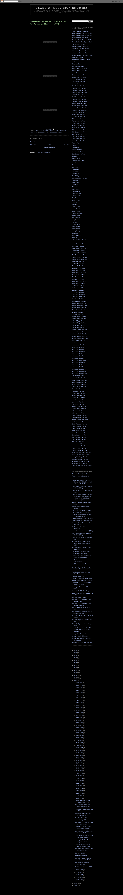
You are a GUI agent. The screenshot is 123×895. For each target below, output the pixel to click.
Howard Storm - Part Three (79, 450)
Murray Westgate (77, 231)
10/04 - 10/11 (79, 713)
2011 (75, 675)
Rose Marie (75, 184)
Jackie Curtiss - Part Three (79, 305)
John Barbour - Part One (79, 130)
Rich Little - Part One (78, 389)
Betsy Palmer (76, 200)
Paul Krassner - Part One (79, 88)
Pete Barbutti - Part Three (79, 252)
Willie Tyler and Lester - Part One (81, 452)
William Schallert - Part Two (79, 53)
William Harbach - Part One (79, 334)
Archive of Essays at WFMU (80, 31)
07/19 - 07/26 (79, 740)
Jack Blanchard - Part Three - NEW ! (82, 37)
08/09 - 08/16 (79, 733)
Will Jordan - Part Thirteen (79, 373)
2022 (75, 650)
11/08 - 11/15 (79, 700)
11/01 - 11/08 (79, 703)
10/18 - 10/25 (79, 708)
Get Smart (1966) (80, 853)
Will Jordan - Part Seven (79, 360)
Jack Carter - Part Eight (78, 283)
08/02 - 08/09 (79, 735)
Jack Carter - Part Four (78, 274)
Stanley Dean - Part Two (79, 318)
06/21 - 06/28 (79, 750)
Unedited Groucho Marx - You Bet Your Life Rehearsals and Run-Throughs (81, 629)
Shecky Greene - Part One (79, 329)
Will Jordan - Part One (78, 347)
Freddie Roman (76, 206)
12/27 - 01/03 (79, 682)
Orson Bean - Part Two (78, 138)
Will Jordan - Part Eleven (79, 369)
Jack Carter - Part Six (78, 279)
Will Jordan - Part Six (78, 358)
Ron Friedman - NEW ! (78, 44)
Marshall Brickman (77, 149)
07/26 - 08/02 (79, 738)
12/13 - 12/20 (79, 687)
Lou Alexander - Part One (79, 239)
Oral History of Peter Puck (79, 553)
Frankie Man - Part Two (78, 395)
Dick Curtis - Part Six (78, 112)
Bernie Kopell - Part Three (79, 73)
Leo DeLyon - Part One (78, 325)
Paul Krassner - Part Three (79, 92)
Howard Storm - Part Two (79, 448)
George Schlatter (76, 211)
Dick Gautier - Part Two (78, 81)
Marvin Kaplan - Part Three (79, 380)
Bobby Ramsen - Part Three (80, 419)
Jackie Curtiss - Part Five (79, 307)
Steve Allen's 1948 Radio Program (81, 591)
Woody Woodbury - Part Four (80, 463)
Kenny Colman (76, 158)
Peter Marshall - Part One (79, 406)
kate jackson (34, 132)
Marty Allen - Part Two (78, 246)
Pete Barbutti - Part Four (79, 255)
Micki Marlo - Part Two (78, 400)
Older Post (66, 144)
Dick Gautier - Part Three (79, 84)
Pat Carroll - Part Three (78, 266)
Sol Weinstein (76, 228)
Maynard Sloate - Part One (79, 108)
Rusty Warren (76, 226)
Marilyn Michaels (76, 195)
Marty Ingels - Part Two (78, 343)
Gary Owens (75, 198)
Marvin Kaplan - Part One (79, 375)
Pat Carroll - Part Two (78, 263)
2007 (75, 885)
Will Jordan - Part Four (78, 354)
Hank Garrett (75, 169)
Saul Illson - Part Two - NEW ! (80, 48)
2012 (75, 673)
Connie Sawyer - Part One (79, 433)
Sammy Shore (76, 215)
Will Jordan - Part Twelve (79, 371)
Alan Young (75, 237)
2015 (75, 665)
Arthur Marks (75, 187)
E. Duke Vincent (76, 224)
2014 (75, 668)
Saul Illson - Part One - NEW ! (80, 46)
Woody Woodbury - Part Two (80, 459)
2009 (75, 680)
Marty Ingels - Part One (78, 340)
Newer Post (33, 144)
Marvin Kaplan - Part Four (79, 382)
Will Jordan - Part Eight (78, 362)
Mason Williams (76, 235)
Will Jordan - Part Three (78, 351)
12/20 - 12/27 (79, 685)
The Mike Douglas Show (56, 132)
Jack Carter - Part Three (79, 272)
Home (49, 144)
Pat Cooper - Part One (78, 285)
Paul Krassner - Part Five (79, 97)
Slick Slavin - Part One (78, 114)
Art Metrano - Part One (78, 119)
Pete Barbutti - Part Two (78, 250)
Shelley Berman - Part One (79, 257)
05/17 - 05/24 (79, 763)
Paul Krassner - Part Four (79, 94)
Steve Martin (75, 189)
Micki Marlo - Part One (78, 397)
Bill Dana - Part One (77, 312)
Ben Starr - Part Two (77, 444)
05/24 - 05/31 (79, 760)
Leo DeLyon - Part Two (78, 327)
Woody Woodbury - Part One (80, 457)
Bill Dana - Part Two (77, 314)
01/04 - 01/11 (79, 880)
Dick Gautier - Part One (78, 79)
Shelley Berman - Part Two (79, 259)
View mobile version (49, 147)
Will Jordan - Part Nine (78, 365)
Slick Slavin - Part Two (78, 116)
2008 (75, 883)
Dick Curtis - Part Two (78, 292)
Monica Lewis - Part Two (79, 386)
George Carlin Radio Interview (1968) (82, 520)
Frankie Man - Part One (78, 393)
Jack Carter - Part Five (78, 277)
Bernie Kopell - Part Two (79, 75)
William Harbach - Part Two (79, 336)
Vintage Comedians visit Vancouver (82, 634)
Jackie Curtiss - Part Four (79, 310)
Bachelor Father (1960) (81, 855)
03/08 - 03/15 (79, 788)
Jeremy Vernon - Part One (79, 68)
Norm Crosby (75, 163)
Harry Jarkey (75, 182)
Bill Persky (75, 202)
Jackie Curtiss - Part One (79, 301)
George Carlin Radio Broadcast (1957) (82, 518)
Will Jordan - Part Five (78, 356)
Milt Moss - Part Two (78, 413)
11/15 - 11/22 (79, 698)
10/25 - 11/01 (79, 705)
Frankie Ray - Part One (78, 123)
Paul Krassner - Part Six (79, 99)
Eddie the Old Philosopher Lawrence (82, 465)
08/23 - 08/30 (79, 728)
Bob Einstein (75, 165)
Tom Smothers (76, 217)
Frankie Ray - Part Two (78, 125)
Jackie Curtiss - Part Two (79, 303)
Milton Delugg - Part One (79, 321)
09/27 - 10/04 (79, 715)
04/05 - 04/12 (79, 778)
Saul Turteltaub (76, 62)
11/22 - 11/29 (79, 695)
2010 (75, 678)
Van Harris (75, 171)
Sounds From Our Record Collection (82, 580)
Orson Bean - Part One (78, 136)
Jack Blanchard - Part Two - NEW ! (82, 35)
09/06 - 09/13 (79, 723)
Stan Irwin (75, 180)
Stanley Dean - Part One (79, 316)
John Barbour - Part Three (79, 134)
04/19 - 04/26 (79, 773)
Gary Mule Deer (76, 64)
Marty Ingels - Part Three (79, 345)
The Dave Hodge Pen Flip (79, 597)
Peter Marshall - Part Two (79, 408)
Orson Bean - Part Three (79, 141)
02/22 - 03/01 (79, 793)
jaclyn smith (63, 130)
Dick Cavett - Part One (78, 152)
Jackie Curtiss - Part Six (79, 103)
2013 (75, 670)
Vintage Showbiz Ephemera (79, 636)
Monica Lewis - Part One (79, 384)
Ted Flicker (75, 167)
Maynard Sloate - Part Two (79, 178)
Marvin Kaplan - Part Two (79, 378)
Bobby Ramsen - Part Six (79, 426)
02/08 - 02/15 (79, 798)
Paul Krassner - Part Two (79, 90)
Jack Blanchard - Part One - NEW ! (82, 33)
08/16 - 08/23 (79, 730)
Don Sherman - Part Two (79, 439)
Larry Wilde (75, 233)
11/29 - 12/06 (79, 693)
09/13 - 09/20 (79, 720)
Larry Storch (75, 220)
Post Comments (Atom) (44, 152)
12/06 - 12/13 (79, 690)
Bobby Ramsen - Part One (79, 415)
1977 (36, 130)
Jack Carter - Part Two (78, 270)
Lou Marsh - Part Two (78, 404)
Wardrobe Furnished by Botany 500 (82, 642)
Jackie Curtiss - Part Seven (79, 105)
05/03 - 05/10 (79, 768)
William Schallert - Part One (80, 51)
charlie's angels (43, 130)
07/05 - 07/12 (79, 745)
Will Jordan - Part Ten (78, 367)
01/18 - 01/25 (79, 875)
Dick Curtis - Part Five (78, 299)
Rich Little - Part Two (78, 391)
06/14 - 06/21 (79, 753)
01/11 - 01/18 (79, 877)
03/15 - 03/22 (79, 785)
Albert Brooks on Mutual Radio (80, 474)
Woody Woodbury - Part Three (80, 461)
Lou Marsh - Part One (78, 402)
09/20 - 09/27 (79, 718)
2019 (75, 655)
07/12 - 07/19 (79, 743)
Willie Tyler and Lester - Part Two (81, 454)
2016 (75, 663)
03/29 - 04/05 (79, 780)
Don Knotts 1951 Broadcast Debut (81, 510)
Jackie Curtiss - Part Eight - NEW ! (82, 42)
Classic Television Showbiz (61, 7)
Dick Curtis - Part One (78, 290)
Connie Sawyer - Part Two (79, 435)
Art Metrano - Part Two (78, 121)
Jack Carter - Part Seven (79, 281)
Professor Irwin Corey (78, 160)
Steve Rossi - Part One (78, 428)
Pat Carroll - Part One (78, 261)
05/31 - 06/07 (79, 758)
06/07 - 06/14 (79, 755)
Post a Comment (34, 142)
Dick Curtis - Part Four (78, 296)
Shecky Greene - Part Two (79, 332)
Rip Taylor (75, 222)
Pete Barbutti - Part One (79, 248)
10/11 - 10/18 (79, 710)
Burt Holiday (75, 176)
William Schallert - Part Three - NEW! (82, 55)
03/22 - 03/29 (79, 783)
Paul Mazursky (76, 191)
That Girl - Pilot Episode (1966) (83, 867)
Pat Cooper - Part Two (78, 288)
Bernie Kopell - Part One (79, 77)
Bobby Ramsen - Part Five (79, 424)
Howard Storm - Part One (79, 446)
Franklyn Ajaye (76, 143)
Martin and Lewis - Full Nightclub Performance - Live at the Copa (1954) (81, 543)
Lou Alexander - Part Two (79, 242)
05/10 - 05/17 (79, 765)
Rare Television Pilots (78, 576)
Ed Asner (74, 145)
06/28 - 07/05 (79, 748)
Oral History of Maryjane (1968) (80, 551)
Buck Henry (75, 173)
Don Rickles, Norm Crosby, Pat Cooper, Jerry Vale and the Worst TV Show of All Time (82, 514)
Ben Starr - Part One (78, 441)
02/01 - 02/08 (79, 870)
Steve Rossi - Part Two (78, 430)
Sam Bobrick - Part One (78, 57)
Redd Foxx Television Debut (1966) (82, 578)
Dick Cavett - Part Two (78, 154)
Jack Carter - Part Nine (78, 127)
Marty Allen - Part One (78, 244)
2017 (75, 660)
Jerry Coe (74, 156)
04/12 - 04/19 (79, 775)
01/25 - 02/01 (79, 872)
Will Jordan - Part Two (78, 349)
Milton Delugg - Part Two (79, 323)
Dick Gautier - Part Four (78, 86)
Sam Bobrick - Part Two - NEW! (81, 59)
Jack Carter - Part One (78, 268)
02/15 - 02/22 (79, 795)
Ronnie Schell (76, 209)
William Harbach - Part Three (80, 338)
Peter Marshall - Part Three (79, 110)
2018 (75, 658)
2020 (75, 653)
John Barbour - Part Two (79, 132)
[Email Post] (53, 129)
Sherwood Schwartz (77, 213)
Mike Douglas (43, 132)
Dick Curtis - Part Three (78, 294)
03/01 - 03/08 (79, 790)
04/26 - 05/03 (79, 770)
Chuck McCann (76, 193)
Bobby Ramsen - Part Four (79, 422)
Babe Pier (75, 204)
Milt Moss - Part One (78, 411)
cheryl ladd (54, 130)
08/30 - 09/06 (79, 725)
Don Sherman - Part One (79, 437)
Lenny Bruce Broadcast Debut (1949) (82, 531)
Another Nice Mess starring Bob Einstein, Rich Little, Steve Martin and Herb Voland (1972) (82, 482)
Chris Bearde (75, 147)
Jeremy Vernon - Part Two (79, 70)
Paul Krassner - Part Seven (79, 101)
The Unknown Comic (78, 66)
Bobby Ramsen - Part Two (79, 417)
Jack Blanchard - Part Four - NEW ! (82, 40)
